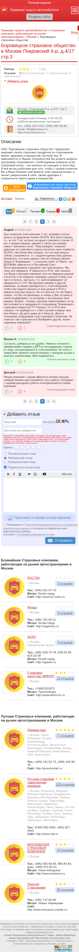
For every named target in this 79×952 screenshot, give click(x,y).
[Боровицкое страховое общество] (39, 99)
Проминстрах (36, 730)
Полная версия (39, 2)
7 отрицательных (57, 73)
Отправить (64, 540)
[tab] (9, 211)
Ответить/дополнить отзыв (61, 326)
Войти (51, 422)
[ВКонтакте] (61, 199)
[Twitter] (65, 199)
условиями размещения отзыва (36, 534)
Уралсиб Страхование (36, 885)
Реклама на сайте (56, 943)
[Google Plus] (73, 199)
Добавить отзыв (17, 81)
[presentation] (9, 211)
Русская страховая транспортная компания (40, 782)
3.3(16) (41, 69)
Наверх (20, 198)
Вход (74, 32)
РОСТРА (33, 578)
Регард (32, 607)
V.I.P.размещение (17, 188)
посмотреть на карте (32, 112)
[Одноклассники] (69, 199)
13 (20, 73)
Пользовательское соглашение (29, 943)
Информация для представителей (55, 186)
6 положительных (34, 73)
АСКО (31, 637)
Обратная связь (63, 941)
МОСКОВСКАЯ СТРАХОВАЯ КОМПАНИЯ (38, 848)
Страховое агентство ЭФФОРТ (40, 674)
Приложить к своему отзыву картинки (42, 517)
